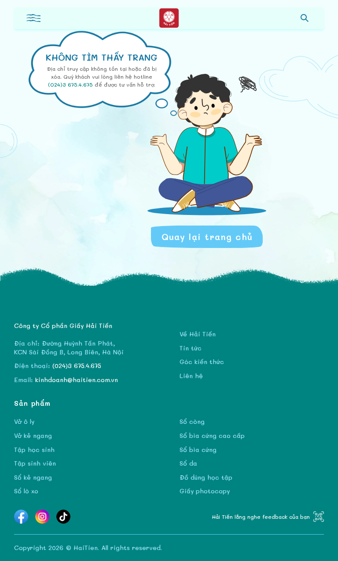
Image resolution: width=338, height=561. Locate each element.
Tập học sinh (34, 449)
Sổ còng (192, 421)
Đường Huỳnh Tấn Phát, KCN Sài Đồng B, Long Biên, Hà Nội (69, 347)
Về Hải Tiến (198, 334)
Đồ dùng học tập (206, 477)
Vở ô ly (24, 421)
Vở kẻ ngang (33, 435)
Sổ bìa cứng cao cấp (212, 435)
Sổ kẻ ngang (33, 477)
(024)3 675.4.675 (71, 84)
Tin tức (191, 348)
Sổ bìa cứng (198, 449)
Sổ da (188, 463)
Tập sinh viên (35, 463)
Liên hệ (191, 376)
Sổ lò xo (26, 491)
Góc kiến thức (202, 361)
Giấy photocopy (205, 491)
